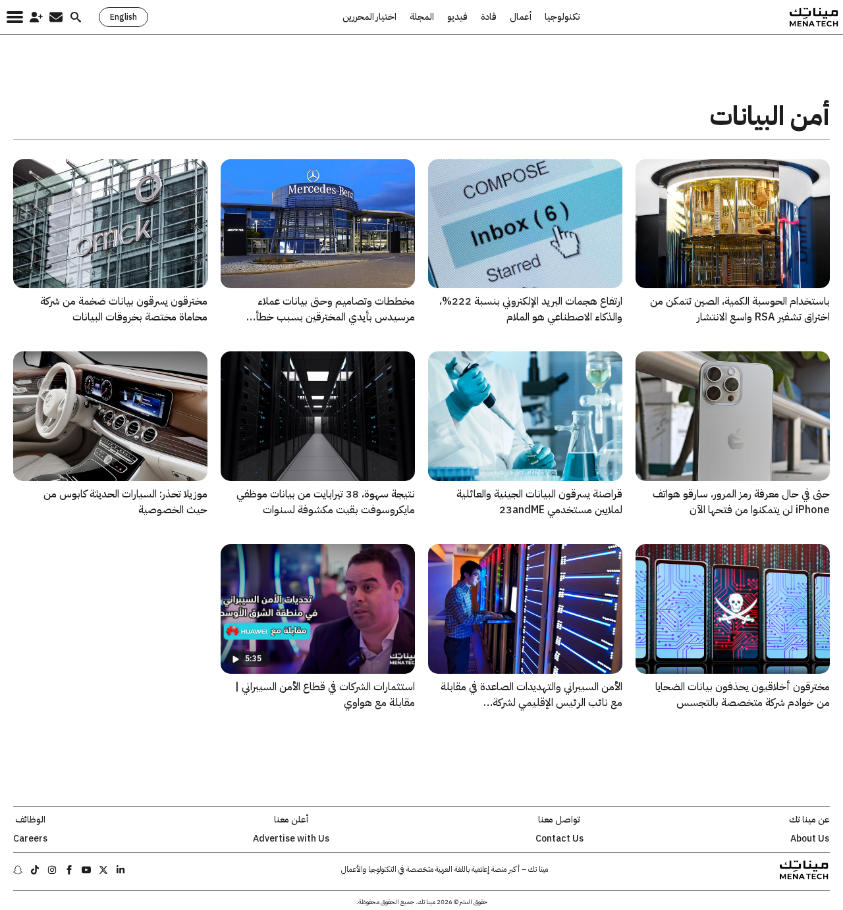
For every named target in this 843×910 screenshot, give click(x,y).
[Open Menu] (14, 17)
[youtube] (86, 869)
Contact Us (559, 839)
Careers (30, 839)
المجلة (422, 17)
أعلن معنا (291, 819)
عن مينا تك (809, 819)
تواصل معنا (559, 819)
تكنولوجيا (562, 17)
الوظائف (30, 819)
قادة (489, 17)
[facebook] (69, 869)
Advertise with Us (291, 839)
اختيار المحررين (369, 17)
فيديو (457, 17)
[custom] (120, 869)
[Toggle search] (76, 17)
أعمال (520, 17)
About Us (809, 839)
